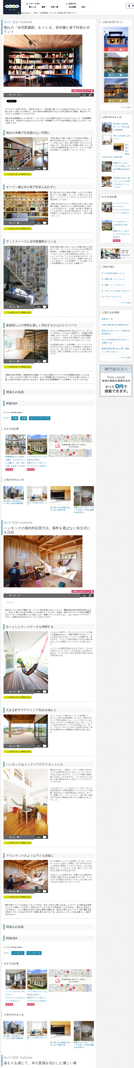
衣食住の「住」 (108, 319)
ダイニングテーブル (39, 418)
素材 (43, 7)
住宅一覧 (54, 7)
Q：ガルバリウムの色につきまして (116, 291)
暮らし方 (32, 7)
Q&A (83, 7)
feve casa (13, 13)
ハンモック (18, 953)
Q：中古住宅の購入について (113, 273)
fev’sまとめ (25, 13)
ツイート (10, 602)
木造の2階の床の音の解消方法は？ (116, 325)
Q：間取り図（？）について (113, 279)
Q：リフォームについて (111, 297)
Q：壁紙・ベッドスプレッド (113, 285)
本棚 (15, 418)
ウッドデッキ (34, 953)
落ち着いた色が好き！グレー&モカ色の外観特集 (121, 127)
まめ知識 (72, 7)
